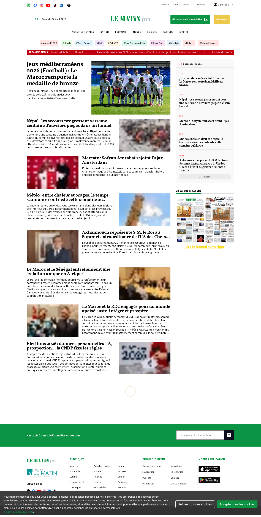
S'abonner (221, 19)
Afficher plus (205, 177)
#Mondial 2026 (49, 43)
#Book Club (157, 43)
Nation (104, 31)
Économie (121, 31)
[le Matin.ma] (130, 18)
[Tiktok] (55, 5)
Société (152, 31)
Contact (175, 477)
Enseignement (77, 482)
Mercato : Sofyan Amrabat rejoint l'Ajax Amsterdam (122, 160)
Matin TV (74, 466)
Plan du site (148, 483)
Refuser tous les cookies (195, 504)
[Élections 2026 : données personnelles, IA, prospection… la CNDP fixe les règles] (144, 358)
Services (201, 4)
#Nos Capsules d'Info (135, 43)
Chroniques (75, 487)
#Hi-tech (189, 43)
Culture (168, 31)
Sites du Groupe (181, 4)
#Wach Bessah (83, 43)
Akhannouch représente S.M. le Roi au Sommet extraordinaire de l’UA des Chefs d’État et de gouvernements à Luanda (124, 234)
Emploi (121, 476)
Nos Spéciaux (100, 487)
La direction (148, 471)
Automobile (124, 482)
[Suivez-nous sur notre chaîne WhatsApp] (29, 5)
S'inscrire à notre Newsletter (187, 19)
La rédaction (177, 471)
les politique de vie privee (18, 511)
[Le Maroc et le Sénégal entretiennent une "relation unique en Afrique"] (144, 283)
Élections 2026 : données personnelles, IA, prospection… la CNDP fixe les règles (69, 346)
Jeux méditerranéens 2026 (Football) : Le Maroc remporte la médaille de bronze (55, 74)
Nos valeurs (176, 465)
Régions (98, 476)
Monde (137, 31)
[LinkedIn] (61, 5)
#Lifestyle (174, 43)
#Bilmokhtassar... (208, 43)
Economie (75, 471)
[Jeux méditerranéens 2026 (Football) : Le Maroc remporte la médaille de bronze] (131, 87)
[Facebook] (35, 5)
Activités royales (83, 31)
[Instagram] (41, 5)
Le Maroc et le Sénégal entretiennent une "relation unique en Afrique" (68, 271)
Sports (184, 31)
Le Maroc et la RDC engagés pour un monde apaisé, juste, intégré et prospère (126, 308)
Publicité (165, 4)
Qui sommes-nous (151, 465)
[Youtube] (48, 5)
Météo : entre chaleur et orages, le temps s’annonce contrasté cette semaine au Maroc (68, 197)
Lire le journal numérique (205, 246)
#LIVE (100, 43)
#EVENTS (113, 43)
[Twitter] (69, 5)
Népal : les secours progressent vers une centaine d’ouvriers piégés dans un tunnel (69, 123)
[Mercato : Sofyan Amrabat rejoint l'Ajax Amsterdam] (52, 172)
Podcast (122, 487)
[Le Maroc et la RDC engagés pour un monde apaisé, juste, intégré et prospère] (52, 320)
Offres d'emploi (179, 483)
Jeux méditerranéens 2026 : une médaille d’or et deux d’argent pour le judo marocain (111, 52)
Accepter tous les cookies (237, 504)
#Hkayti (66, 43)
